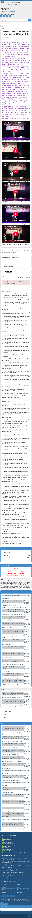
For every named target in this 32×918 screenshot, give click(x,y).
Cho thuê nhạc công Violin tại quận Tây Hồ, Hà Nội (15, 354)
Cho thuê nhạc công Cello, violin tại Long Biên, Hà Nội (16, 350)
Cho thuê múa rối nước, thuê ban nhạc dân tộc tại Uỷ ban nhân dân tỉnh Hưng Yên (15, 520)
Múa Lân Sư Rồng (7, 850)
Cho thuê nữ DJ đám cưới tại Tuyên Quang (14, 330)
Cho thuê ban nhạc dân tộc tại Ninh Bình (13, 299)
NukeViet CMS (4, 900)
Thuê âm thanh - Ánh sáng (9, 845)
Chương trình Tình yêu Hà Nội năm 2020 (13, 419)
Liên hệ (18, 887)
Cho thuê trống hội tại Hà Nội (10, 517)
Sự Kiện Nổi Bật (7, 711)
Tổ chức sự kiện (6, 838)
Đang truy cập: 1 (5, 895)
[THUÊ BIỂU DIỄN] (16, 2)
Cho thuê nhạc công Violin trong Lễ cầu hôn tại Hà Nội (16, 320)
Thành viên (4, 887)
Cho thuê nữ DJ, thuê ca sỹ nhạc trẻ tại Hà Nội (14, 404)
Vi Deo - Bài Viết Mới (8, 710)
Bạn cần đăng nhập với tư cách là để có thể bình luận (15, 282)
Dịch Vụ (5, 714)
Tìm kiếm (4, 892)
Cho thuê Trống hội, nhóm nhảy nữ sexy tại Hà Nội (15, 338)
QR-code (13, 895)
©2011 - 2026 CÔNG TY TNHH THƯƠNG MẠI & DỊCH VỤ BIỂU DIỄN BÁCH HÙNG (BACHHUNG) (15, 898)
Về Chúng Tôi (6, 713)
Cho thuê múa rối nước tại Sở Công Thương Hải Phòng (17, 486)
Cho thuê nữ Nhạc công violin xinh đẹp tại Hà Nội (15, 463)
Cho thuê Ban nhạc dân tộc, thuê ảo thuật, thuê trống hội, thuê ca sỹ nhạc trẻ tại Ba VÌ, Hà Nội (15, 476)
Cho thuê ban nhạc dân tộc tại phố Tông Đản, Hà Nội (16, 385)
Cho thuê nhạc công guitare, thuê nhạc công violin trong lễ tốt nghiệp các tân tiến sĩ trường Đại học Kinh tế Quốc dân (15, 367)
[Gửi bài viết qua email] (24, 38)
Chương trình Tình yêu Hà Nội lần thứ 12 (13, 363)
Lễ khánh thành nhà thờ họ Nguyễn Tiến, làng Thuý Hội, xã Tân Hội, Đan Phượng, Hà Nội (16, 524)
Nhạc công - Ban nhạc (8, 841)
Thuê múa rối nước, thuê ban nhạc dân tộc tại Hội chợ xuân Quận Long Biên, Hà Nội (15, 505)
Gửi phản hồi (4, 904)
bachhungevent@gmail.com (8, 11)
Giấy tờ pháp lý (5, 580)
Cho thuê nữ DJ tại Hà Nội (10, 484)
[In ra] (26, 38)
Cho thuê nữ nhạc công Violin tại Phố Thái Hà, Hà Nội (16, 434)
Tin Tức (5, 717)
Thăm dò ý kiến (5, 889)
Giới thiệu (4, 884)
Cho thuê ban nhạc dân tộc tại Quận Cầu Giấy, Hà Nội (16, 527)
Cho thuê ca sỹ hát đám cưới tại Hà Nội (16, 597)
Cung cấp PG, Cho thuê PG (9, 849)
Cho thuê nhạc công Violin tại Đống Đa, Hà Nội (14, 442)
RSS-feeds (19, 892)
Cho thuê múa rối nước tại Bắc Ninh (12, 293)
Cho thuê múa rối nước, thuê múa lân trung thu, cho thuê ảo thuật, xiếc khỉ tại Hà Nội (15, 296)
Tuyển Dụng (6, 719)
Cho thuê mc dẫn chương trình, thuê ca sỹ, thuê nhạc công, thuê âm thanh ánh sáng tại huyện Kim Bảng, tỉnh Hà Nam (15, 537)
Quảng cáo (19, 889)
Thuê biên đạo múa (7, 848)
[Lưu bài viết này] (29, 38)
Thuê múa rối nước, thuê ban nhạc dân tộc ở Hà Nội (14, 607)
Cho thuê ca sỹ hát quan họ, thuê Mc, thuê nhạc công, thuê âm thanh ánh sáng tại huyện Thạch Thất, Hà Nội (15, 325)
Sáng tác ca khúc (7, 846)
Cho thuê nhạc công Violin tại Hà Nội (15, 784)
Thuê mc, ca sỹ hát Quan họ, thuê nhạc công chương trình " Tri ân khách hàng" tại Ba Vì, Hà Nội (15, 501)
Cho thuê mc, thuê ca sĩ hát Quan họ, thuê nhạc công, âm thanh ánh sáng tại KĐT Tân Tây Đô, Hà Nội (15, 458)
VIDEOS (3, 723)
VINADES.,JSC (17, 900)
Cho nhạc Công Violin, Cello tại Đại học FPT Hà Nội (16, 346)
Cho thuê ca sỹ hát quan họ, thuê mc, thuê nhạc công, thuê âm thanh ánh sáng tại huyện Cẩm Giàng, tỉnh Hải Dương (15, 453)
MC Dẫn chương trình (8, 843)
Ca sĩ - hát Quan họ (7, 842)
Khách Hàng (6, 716)
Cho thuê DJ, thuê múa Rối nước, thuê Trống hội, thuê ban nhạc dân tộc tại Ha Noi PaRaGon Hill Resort (15, 491)
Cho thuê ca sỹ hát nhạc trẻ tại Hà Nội (16, 772)
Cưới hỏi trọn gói (7, 839)
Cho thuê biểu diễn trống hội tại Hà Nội (13, 393)
